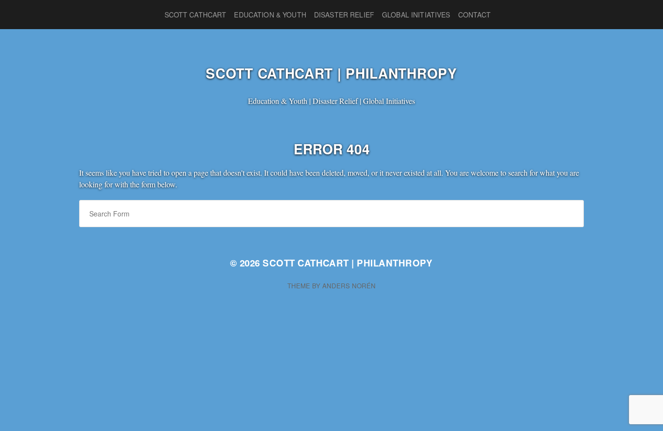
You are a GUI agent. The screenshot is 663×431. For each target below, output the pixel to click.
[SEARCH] (503, 14)
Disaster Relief (344, 14)
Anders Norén (349, 285)
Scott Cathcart (196, 14)
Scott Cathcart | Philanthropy (331, 73)
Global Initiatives (416, 14)
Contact (474, 14)
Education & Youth (270, 14)
